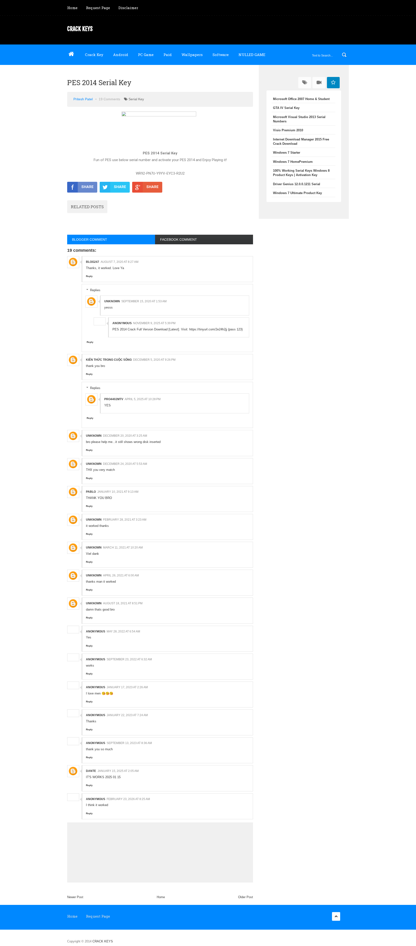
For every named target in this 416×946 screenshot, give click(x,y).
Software (221, 54)
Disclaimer (128, 7)
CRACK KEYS (80, 28)
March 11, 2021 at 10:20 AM (123, 547)
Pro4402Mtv (113, 399)
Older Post (245, 897)
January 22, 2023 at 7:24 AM (127, 715)
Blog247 (92, 262)
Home (72, 7)
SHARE (87, 187)
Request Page (98, 7)
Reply (89, 276)
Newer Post (75, 897)
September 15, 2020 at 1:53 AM (144, 301)
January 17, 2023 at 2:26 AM (127, 687)
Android (120, 54)
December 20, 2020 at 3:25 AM (125, 435)
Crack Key (94, 54)
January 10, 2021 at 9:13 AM (117, 491)
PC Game (146, 54)
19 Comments (109, 99)
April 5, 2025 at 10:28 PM (143, 399)
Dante (91, 771)
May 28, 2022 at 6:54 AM (123, 631)
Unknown (112, 301)
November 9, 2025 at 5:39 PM (154, 323)
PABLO (91, 491)
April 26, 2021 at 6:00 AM (121, 575)
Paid (167, 54)
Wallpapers (192, 54)
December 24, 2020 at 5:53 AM (125, 464)
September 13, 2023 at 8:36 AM (129, 743)
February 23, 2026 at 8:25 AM (128, 799)
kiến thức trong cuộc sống (109, 359)
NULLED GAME (252, 54)
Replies (95, 290)
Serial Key (136, 99)
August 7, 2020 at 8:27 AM (119, 262)
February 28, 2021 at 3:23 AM (124, 519)
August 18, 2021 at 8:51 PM (123, 603)
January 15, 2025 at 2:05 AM (118, 771)
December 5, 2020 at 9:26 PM (154, 359)
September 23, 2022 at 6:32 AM (129, 659)
